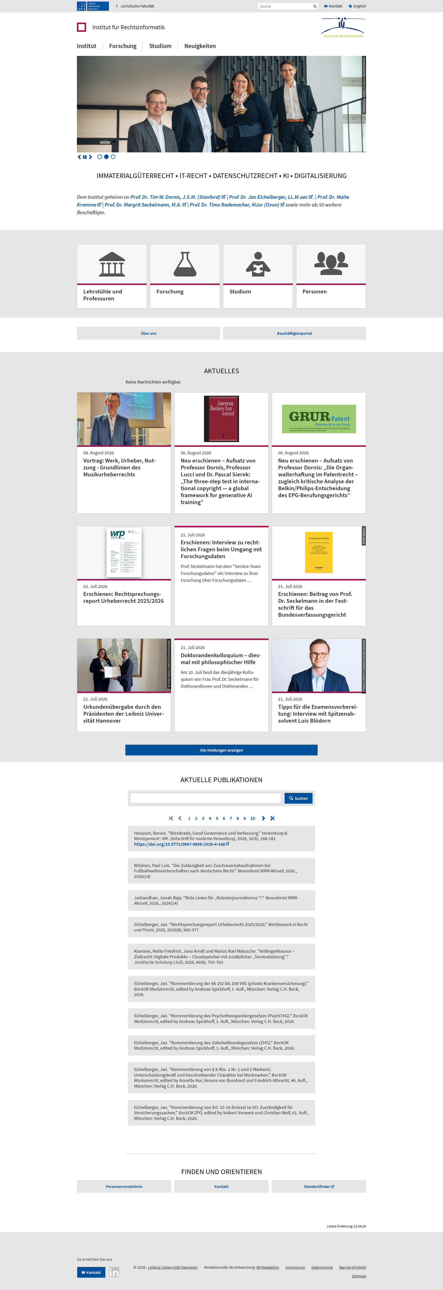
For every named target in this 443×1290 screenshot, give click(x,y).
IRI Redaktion (267, 1267)
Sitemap (359, 1275)
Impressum (295, 1267)
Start (315, 6)
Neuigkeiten (200, 46)
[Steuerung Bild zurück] (79, 157)
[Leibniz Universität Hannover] (93, 6)
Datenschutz (322, 1267)
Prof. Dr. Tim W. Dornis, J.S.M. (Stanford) (175, 196)
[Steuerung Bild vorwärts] (90, 157)
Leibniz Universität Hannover (173, 1267)
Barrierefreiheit (352, 1267)
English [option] (360, 5)
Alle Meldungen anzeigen (221, 750)
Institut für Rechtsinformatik (128, 27)
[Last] (271, 818)
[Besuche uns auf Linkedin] (114, 1271)
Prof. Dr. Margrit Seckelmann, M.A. (143, 204)
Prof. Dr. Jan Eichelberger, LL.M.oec (268, 196)
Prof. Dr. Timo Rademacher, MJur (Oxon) (234, 204)
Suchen (301, 798)
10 (252, 818)
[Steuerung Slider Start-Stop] (85, 157)
